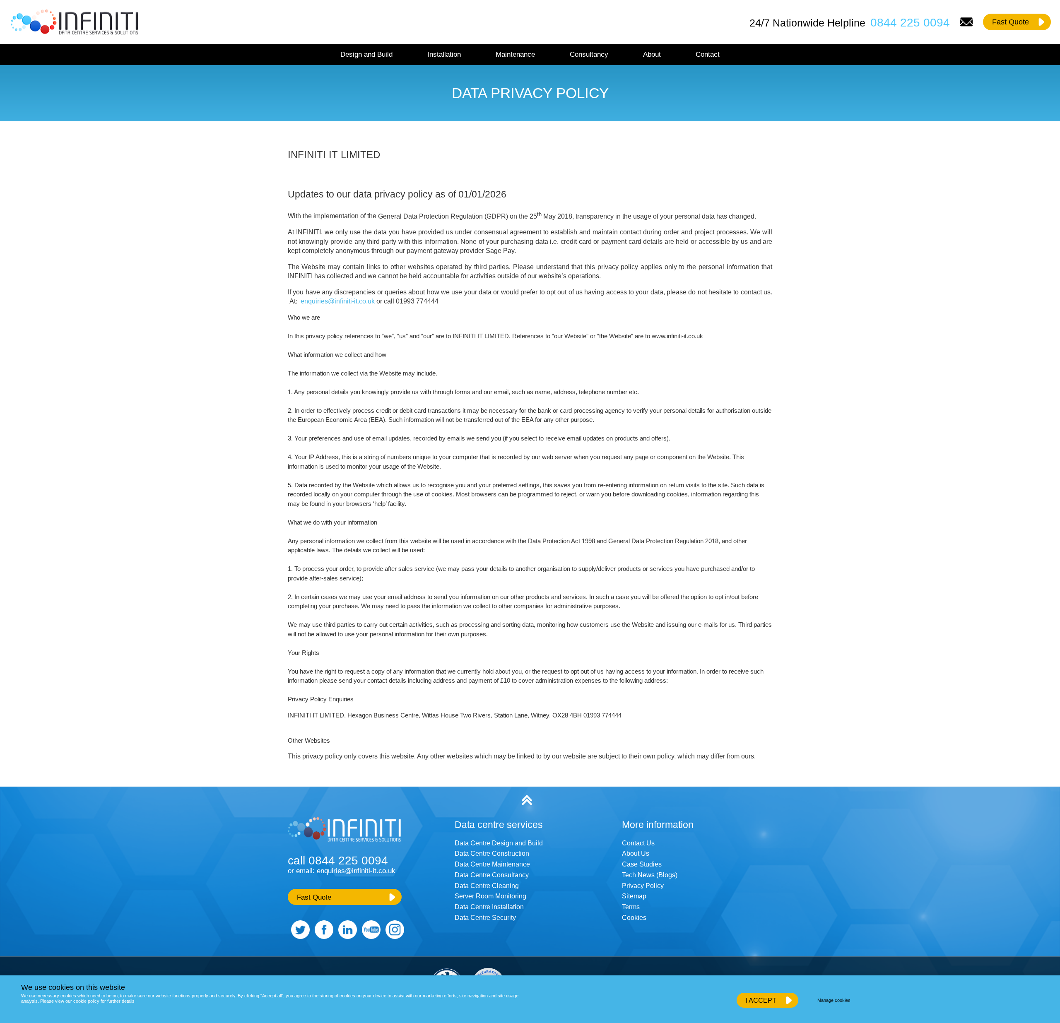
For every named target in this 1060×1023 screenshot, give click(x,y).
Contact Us (638, 843)
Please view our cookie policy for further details (87, 1001)
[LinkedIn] (346, 936)
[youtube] (370, 936)
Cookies (634, 917)
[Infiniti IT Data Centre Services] (346, 843)
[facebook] (322, 936)
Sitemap (634, 896)
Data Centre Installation (489, 906)
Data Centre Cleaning (487, 885)
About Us (635, 853)
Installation (444, 54)
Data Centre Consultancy (492, 875)
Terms (631, 906)
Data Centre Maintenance (492, 864)
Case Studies (642, 864)
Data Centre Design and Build (499, 843)
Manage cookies (833, 1000)
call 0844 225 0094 (338, 860)
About (652, 54)
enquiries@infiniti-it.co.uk (338, 301)
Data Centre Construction (492, 853)
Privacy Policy (643, 885)
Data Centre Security (485, 917)
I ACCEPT (761, 1000)
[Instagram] (393, 936)
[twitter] (299, 936)
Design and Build (366, 54)
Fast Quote (1010, 22)
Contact (708, 54)
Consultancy (589, 54)
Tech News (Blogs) (649, 875)
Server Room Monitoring (490, 896)
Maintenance (515, 54)
